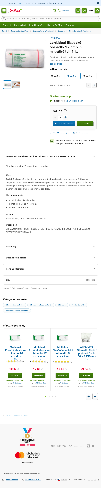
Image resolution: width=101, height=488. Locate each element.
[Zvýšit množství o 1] (65, 117)
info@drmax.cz (12, 479)
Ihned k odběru (36, 25)
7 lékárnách (64, 383)
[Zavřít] (98, 3)
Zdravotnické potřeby (15, 305)
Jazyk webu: (51, 479)
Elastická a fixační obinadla (17, 310)
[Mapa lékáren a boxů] (54, 10)
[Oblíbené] (78, 10)
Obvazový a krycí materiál (40, 305)
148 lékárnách (88, 383)
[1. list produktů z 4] (46, 396)
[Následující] (94, 85)
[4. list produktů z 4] (55, 396)
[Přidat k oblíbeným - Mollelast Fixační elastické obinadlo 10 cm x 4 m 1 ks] (24, 331)
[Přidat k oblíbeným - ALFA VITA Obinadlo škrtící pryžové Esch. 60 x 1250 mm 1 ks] (95, 331)
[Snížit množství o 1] (55, 117)
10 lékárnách (41, 383)
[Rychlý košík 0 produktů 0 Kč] (97, 10)
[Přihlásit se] (84, 10)
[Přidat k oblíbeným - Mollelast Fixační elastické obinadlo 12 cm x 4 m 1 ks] (47, 331)
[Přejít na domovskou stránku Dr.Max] (15, 10)
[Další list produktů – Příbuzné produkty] (95, 396)
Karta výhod (20, 25)
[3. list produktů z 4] (52, 396)
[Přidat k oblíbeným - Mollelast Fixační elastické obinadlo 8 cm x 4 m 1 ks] (71, 331)
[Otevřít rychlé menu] (3, 10)
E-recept (7, 25)
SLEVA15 (20, 3)
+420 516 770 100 (33, 479)
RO (95, 480)
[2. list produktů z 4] (49, 396)
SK (89, 480)
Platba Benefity (78, 305)
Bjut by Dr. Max (54, 25)
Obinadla (62, 305)
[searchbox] (50, 18)
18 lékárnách (17, 383)
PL (92, 480)
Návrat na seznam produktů (17, 416)
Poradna (70, 25)
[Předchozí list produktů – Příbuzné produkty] (88, 396)
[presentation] (15, 337)
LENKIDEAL (55, 38)
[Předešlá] (88, 85)
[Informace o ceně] (65, 111)
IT (98, 480)
